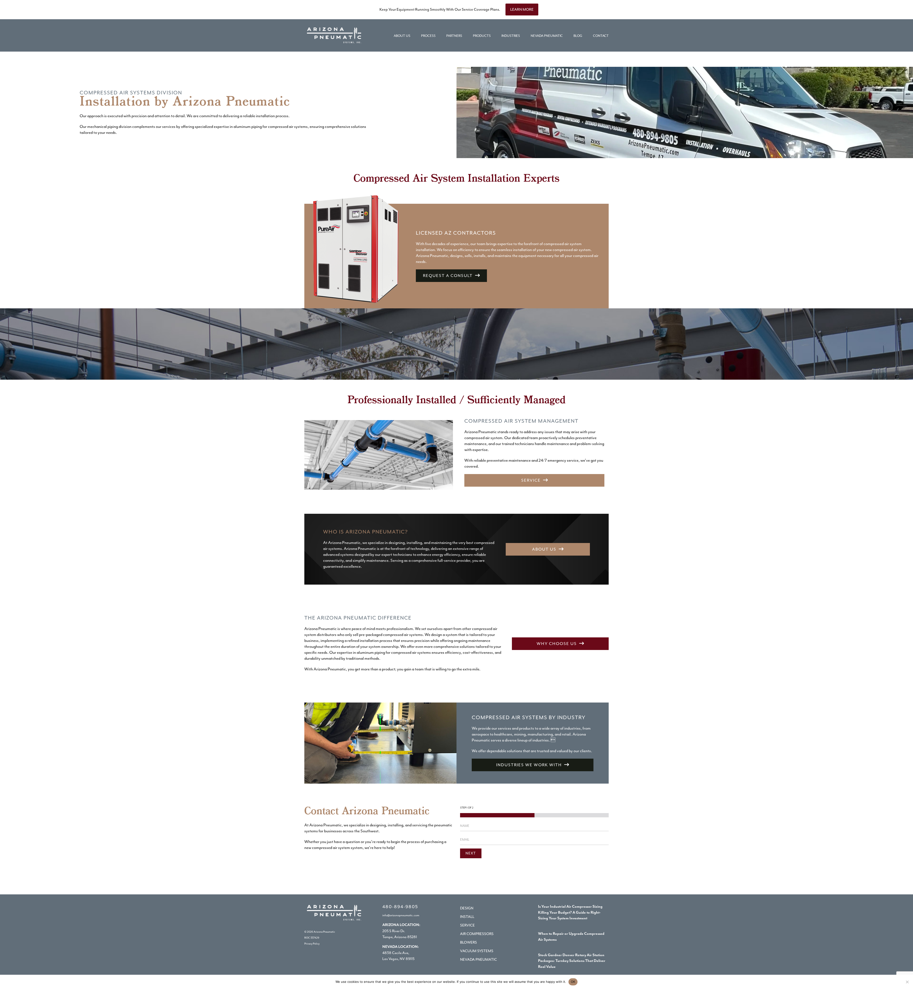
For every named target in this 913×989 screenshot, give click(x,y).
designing (378, 825)
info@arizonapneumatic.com (400, 915)
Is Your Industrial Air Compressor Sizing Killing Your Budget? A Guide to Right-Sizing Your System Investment (570, 913)
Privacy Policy (312, 943)
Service (467, 925)
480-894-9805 (400, 907)
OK (573, 982)
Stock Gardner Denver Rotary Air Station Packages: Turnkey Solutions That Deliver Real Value (571, 961)
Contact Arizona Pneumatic (367, 811)
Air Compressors (477, 933)
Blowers (468, 942)
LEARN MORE (522, 9)
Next (471, 853)
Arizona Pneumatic (324, 932)
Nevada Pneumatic (478, 959)
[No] (907, 981)
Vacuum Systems (476, 951)
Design (466, 908)
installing (395, 825)
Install (467, 916)
